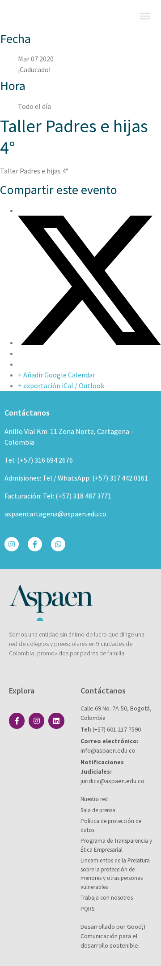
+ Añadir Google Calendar (56, 374)
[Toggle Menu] (145, 16)
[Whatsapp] (58, 544)
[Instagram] (11, 544)
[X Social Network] (89, 342)
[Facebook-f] (35, 544)
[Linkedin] (56, 720)
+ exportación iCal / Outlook (61, 385)
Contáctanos (27, 412)
